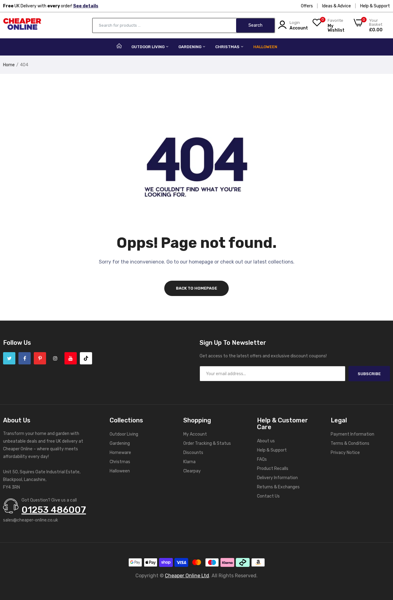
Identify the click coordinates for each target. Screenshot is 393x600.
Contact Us (268, 496)
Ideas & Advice (336, 6)
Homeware (120, 452)
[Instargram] (55, 358)
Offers (307, 6)
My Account (195, 434)
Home (9, 64)
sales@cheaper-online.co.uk (30, 520)
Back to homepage (196, 288)
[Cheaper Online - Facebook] (24, 358)
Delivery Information (277, 477)
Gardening (190, 46)
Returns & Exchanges (278, 487)
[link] (380, 555)
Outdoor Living (148, 46)
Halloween (265, 46)
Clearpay (192, 471)
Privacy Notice (345, 452)
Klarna (189, 461)
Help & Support (375, 6)
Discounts (193, 452)
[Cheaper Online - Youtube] (70, 358)
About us (266, 441)
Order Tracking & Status (207, 443)
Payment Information (352, 434)
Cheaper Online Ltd (187, 576)
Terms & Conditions (350, 443)
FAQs (262, 459)
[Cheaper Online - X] (9, 358)
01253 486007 (53, 509)
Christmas (227, 46)
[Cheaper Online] (22, 25)
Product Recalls (272, 468)
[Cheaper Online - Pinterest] (40, 358)
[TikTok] (86, 358)
